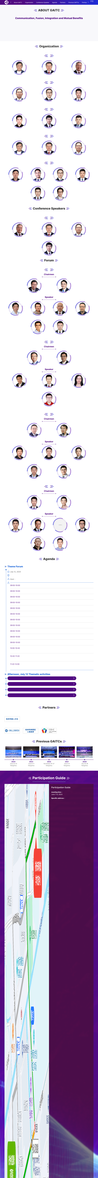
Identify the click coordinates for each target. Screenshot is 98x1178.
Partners (62, 2)
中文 (92, 1)
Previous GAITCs (73, 2)
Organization (29, 2)
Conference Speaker (42, 2)
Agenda (54, 2)
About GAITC (18, 2)
